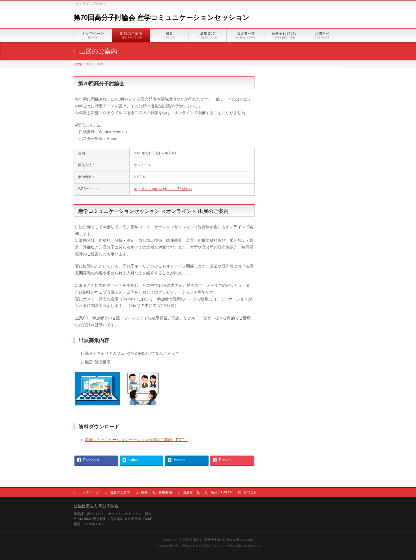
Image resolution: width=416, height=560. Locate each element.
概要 (144, 492)
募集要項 (165, 492)
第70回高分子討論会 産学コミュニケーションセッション (162, 17)
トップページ (89, 492)
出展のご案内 (120, 492)
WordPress (183, 546)
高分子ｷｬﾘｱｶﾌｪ (222, 492)
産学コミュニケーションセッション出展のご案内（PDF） (136, 439)
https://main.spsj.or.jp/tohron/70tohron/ (163, 189)
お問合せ (250, 492)
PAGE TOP (402, 538)
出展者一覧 (191, 492)
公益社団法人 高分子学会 (202, 540)
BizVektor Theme (209, 546)
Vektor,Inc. (235, 546)
